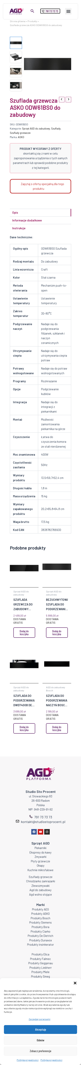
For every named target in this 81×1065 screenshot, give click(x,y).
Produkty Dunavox (40, 940)
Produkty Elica (40, 954)
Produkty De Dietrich (40, 935)
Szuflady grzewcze (20, 132)
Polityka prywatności (28, 1060)
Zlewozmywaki (40, 885)
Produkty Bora (40, 927)
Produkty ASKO (40, 913)
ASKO (21, 137)
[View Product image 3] (16, 71)
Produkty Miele (40, 972)
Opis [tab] (15, 212)
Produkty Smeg (40, 976)
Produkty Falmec (40, 959)
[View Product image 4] (16, 85)
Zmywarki (40, 856)
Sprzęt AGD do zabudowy (36, 128)
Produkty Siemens (40, 922)
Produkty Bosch (40, 918)
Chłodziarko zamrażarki (40, 881)
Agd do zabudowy (40, 890)
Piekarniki (40, 848)
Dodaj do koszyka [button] (24, 632)
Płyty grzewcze (40, 861)
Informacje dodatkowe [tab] (27, 220)
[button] (75, 983)
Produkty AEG (40, 909)
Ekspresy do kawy (40, 852)
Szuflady (56, 128)
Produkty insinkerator (40, 944)
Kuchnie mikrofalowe (40, 870)
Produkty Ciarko (40, 931)
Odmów (40, 1040)
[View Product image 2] (16, 57)
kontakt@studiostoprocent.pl (43, 821)
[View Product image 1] (16, 43)
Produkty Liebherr (40, 967)
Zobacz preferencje (40, 1051)
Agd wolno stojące (40, 894)
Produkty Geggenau (40, 963)
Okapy (40, 865)
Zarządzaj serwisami (39, 1019)
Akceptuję (40, 1029)
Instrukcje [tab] (19, 228)
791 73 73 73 (43, 817)
